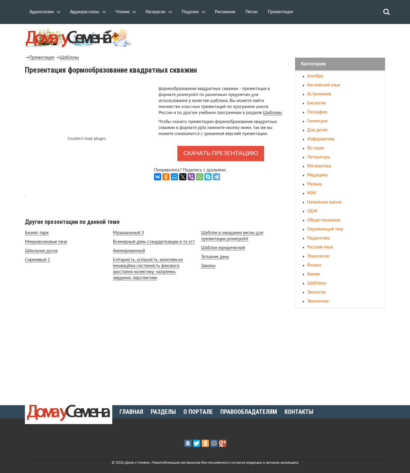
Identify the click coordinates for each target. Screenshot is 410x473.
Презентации (280, 12)
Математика (319, 166)
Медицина (317, 175)
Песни (252, 12)
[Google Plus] (222, 443)
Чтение (122, 12)
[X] (182, 176)
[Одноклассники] (166, 176)
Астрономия (319, 94)
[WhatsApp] (199, 176)
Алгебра (315, 76)
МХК (311, 193)
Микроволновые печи (46, 242)
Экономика (318, 301)
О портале (198, 412)
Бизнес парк (37, 233)
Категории (313, 64)
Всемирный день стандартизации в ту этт (154, 242)
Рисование (225, 12)
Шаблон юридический (223, 248)
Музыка (314, 184)
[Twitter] (196, 443)
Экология (316, 292)
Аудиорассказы (84, 12)
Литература (318, 157)
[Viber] (191, 176)
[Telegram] (216, 176)
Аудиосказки (41, 12)
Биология (316, 103)
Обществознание (323, 220)
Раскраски (155, 12)
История (315, 148)
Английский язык (323, 85)
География (317, 112)
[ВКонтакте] (157, 176)
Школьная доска (41, 251)
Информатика (320, 139)
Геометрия (317, 121)
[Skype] (208, 176)
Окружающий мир (325, 229)
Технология (318, 256)
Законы (208, 266)
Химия (313, 274)
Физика (314, 265)
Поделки (190, 12)
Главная (131, 412)
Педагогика (318, 238)
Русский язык (320, 247)
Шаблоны (69, 58)
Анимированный (129, 251)
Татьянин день (215, 257)
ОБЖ (312, 211)
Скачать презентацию (220, 153)
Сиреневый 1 (37, 260)
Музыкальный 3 (128, 233)
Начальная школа (324, 202)
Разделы (163, 412)
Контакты (299, 412)
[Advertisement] (340, 353)
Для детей (317, 130)
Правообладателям (248, 412)
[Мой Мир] (174, 176)
